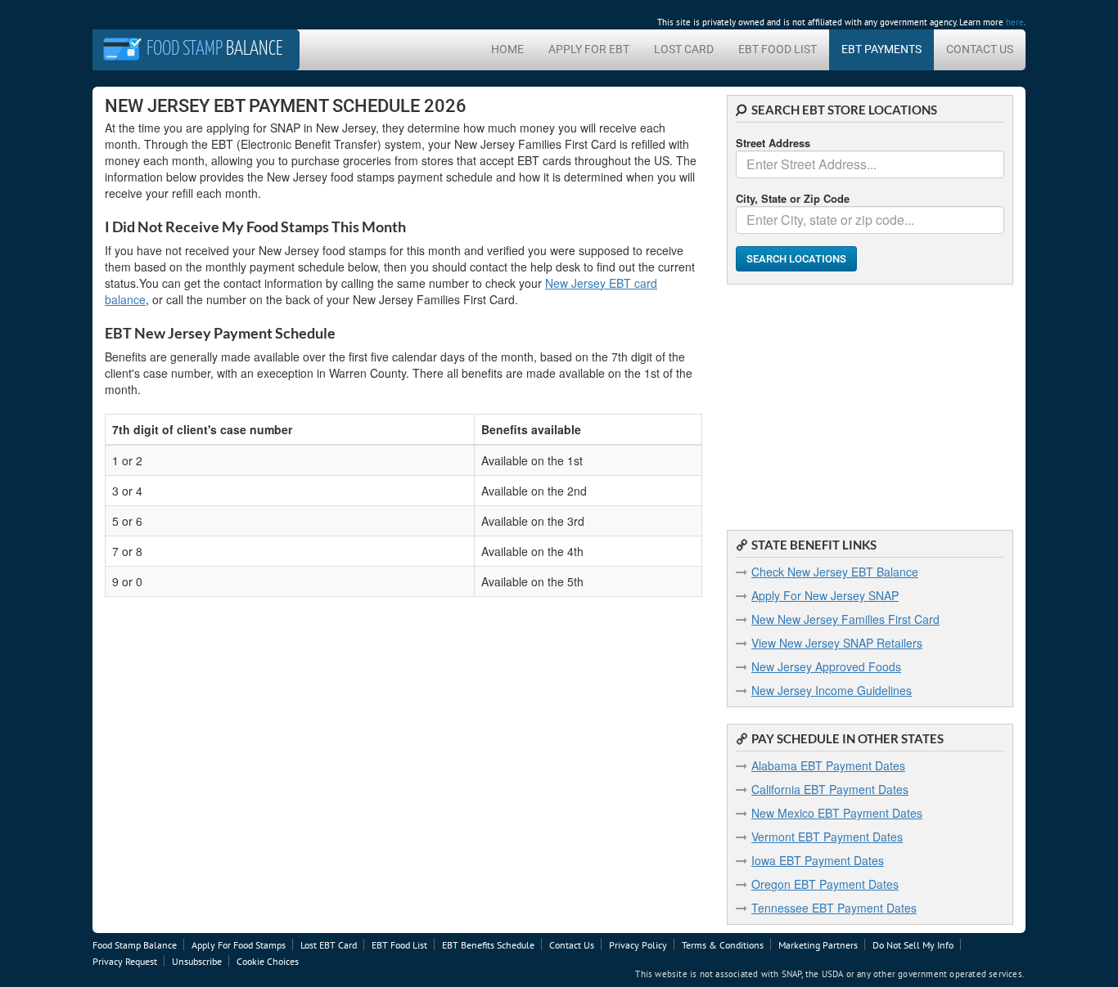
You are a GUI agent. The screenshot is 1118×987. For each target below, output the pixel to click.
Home (507, 49)
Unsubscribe (197, 961)
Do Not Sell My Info (912, 945)
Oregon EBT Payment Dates (825, 884)
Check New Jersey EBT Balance (834, 571)
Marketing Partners (818, 945)
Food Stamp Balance (134, 945)
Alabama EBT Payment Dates (828, 765)
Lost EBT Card (328, 945)
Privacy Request (124, 961)
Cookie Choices (268, 961)
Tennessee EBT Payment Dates (834, 908)
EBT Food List (777, 49)
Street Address (773, 142)
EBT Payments (881, 49)
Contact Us (979, 49)
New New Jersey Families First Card (845, 619)
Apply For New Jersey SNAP (825, 595)
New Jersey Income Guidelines (831, 690)
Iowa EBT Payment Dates (817, 860)
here (1015, 22)
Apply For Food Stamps (239, 945)
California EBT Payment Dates (829, 789)
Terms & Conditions (723, 945)
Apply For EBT (588, 49)
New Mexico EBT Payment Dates (836, 813)
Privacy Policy (638, 945)
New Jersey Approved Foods (826, 666)
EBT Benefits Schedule (488, 945)
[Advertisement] (870, 399)
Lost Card (684, 49)
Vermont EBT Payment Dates (827, 836)
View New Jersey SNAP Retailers (836, 643)
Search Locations (796, 259)
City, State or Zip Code (793, 198)
